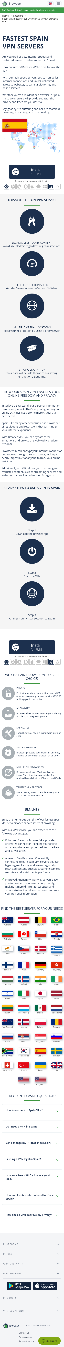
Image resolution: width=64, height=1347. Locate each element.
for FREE (36, 171)
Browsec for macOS (51, 186)
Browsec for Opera (26, 186)
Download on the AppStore (45, 1286)
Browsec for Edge (19, 186)
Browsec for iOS (32, 186)
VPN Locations (13, 1311)
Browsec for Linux (58, 186)
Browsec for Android (38, 186)
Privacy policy (25, 1337)
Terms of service (26, 1341)
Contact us (24, 1333)
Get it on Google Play (19, 1286)
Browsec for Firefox (13, 186)
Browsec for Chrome (6, 186)
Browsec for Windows (45, 186)
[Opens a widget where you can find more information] (49, 1341)
